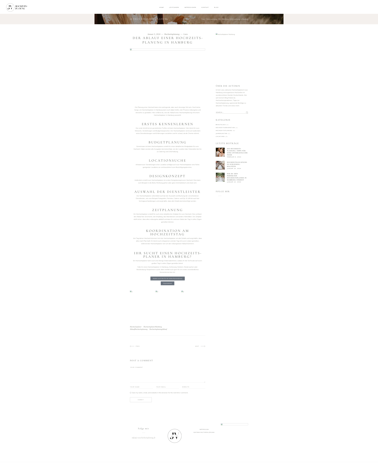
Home (203, 19)
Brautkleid (221, 124)
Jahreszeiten (221, 133)
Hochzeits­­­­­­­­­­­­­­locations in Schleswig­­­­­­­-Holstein (237, 164)
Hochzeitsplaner (136, 327)
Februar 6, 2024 (234, 157)
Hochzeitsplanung (211, 19)
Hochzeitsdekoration (225, 127)
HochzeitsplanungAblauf (158, 329)
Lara (185, 34)
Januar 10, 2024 (234, 182)
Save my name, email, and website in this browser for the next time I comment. (160, 393)
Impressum (204, 429)
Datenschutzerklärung (204, 432)
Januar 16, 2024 (234, 168)
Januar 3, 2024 (154, 34)
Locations (220, 136)
